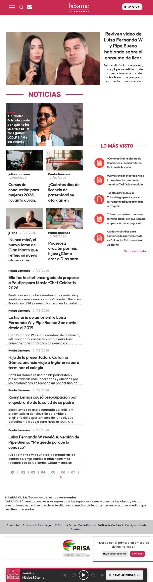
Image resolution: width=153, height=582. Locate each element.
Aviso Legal (44, 525)
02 (23, 472)
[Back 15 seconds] (74, 575)
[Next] (103, 575)
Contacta (13, 525)
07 (73, 472)
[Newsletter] (29, 7)
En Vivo (133, 7)
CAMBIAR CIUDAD (124, 575)
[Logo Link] (79, 7)
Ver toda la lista (135, 251)
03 (33, 472)
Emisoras (28, 525)
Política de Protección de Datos (74, 525)
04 (43, 472)
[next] (61, 477)
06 (63, 472)
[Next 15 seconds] (93, 575)
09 (42, 477)
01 (12, 472)
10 (51, 477)
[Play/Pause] (83, 575)
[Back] (64, 575)
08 (32, 477)
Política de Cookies (109, 525)
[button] (11, 7)
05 (53, 472)
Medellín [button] (28, 573)
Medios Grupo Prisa (76, 554)
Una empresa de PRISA (76, 545)
